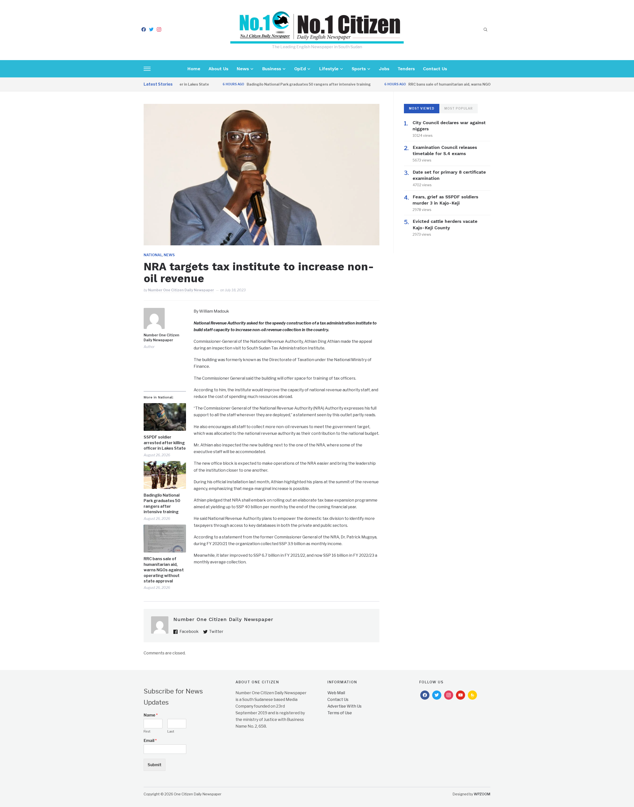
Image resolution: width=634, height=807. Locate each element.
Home (193, 68)
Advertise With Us (344, 706)
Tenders (406, 68)
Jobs (384, 68)
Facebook (189, 631)
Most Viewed (421, 108)
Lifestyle (329, 68)
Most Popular (458, 108)
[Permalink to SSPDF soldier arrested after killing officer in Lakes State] (165, 417)
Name (151, 715)
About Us (218, 68)
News (243, 68)
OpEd (300, 68)
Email (150, 740)
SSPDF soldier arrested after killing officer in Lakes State (165, 443)
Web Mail (336, 693)
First (147, 731)
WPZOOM (482, 794)
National (153, 255)
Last (170, 731)
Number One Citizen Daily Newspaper (181, 290)
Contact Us (435, 68)
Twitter (216, 631)
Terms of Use (339, 713)
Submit (154, 764)
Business (271, 68)
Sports (359, 68)
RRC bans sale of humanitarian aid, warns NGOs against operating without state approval (469, 84)
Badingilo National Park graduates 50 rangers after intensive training (290, 84)
